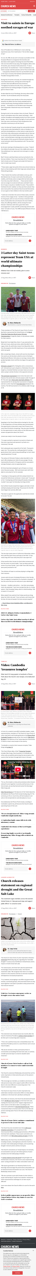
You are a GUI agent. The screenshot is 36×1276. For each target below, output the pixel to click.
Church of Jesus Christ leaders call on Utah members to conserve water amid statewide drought (17, 1066)
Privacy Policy (26, 1239)
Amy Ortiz (13, 949)
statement (4, 959)
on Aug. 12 (10, 747)
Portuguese (12, 283)
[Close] (33, 1251)
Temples (16, 15)
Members (4, 249)
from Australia (21, 384)
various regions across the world (11, 1157)
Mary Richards (15, 323)
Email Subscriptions (6, 1241)
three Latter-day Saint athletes (21, 380)
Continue (17, 1273)
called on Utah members (26, 1036)
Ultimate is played (6, 366)
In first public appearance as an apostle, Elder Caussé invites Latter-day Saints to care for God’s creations (18, 1197)
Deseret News (4, 1)
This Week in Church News (14, 234)
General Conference (6, 15)
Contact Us (9, 1239)
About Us (3, 1239)
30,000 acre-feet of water (12, 1101)
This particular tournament (9, 376)
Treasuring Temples (25, 751)
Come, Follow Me (26, 15)
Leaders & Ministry (7, 877)
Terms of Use (6, 1266)
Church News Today (12, 230)
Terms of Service (17, 1239)
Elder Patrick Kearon (7, 792)
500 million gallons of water (20, 1136)
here (2, 1187)
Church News (12, 1)
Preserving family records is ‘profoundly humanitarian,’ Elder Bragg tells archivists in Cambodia (17, 835)
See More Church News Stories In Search (13, 40)
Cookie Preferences (17, 1241)
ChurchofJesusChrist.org (22, 1106)
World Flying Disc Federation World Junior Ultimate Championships (16, 334)
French (20, 914)
